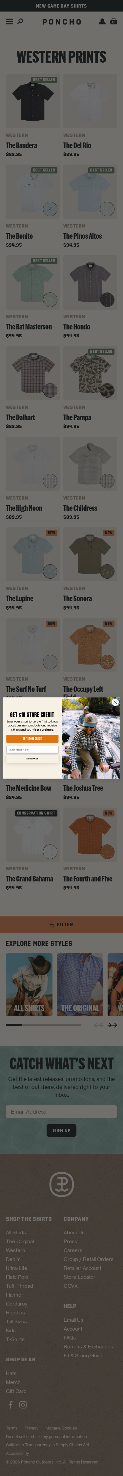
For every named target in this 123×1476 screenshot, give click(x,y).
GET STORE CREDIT (32, 739)
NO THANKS (32, 758)
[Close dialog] (115, 702)
